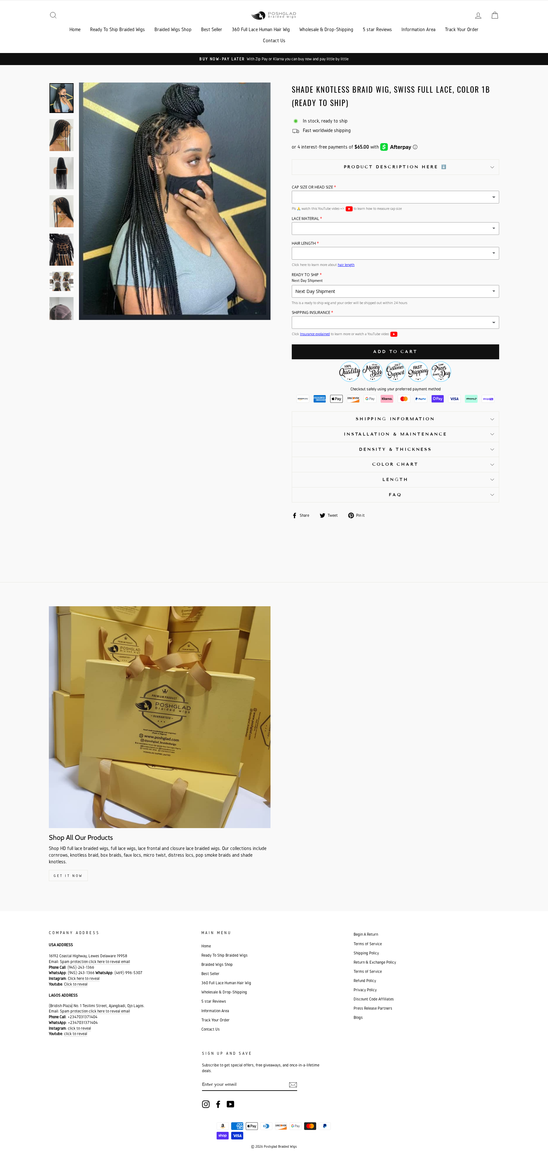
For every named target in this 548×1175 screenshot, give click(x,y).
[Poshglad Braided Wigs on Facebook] (218, 1104)
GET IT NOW (68, 875)
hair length (346, 264)
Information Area (418, 29)
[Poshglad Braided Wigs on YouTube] (230, 1104)
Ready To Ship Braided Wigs (117, 29)
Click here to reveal (84, 978)
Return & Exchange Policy (375, 962)
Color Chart (395, 464)
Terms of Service (368, 943)
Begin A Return (366, 934)
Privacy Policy (365, 989)
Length (395, 479)
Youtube (349, 208)
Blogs (358, 1017)
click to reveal (79, 1028)
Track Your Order (462, 29)
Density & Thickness (395, 449)
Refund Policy (365, 980)
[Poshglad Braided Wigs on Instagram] (206, 1104)
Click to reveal (76, 984)
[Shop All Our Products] (160, 717)
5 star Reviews (377, 29)
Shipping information (395, 419)
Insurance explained (315, 334)
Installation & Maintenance (395, 434)
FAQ (395, 494)
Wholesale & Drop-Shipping (326, 29)
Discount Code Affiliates (374, 999)
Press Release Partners (373, 1008)
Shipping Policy (366, 953)
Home (75, 29)
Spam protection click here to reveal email (95, 961)
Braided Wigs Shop (173, 29)
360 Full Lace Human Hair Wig (261, 29)
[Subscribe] (293, 1085)
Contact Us (274, 40)
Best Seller (211, 29)
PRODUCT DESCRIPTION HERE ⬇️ (395, 166)
